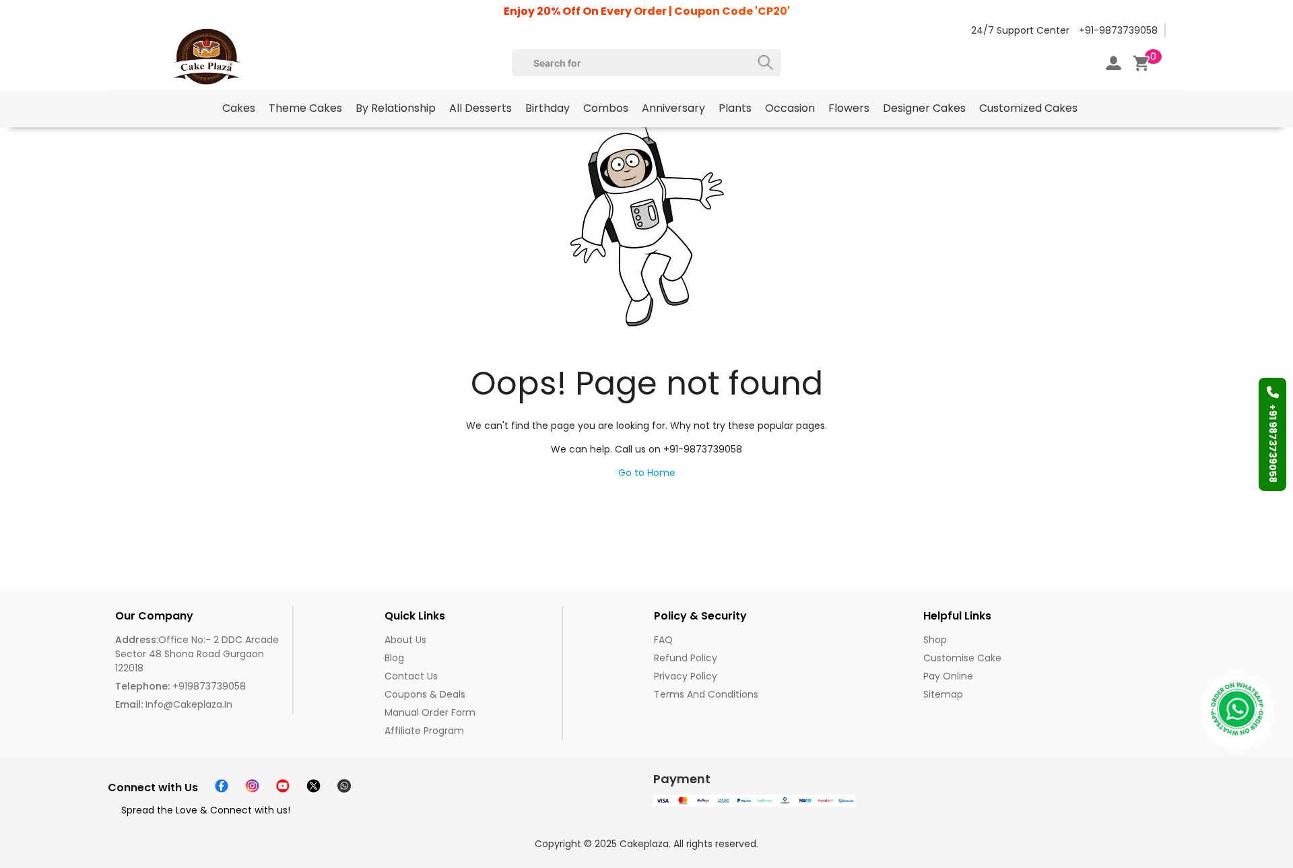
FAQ (663, 639)
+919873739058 (180, 686)
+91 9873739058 (1273, 443)
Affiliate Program (424, 730)
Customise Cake (962, 658)
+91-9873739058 (1118, 30)
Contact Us (411, 676)
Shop (935, 639)
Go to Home (646, 472)
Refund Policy (685, 658)
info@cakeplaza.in (173, 704)
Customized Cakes (1028, 108)
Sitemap (943, 694)
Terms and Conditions (706, 694)
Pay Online (948, 676)
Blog (394, 658)
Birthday (547, 108)
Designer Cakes (924, 108)
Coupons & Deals (425, 694)
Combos (605, 108)
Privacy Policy (685, 676)
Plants (735, 108)
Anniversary (673, 108)
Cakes (238, 108)
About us (405, 639)
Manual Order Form (430, 712)
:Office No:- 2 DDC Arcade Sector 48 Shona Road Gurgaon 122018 (197, 654)
